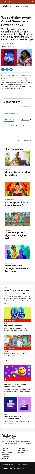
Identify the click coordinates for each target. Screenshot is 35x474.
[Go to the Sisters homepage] (4, 6)
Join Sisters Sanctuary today (10, 2)
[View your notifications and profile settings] (30, 119)
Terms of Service (22, 465)
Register (28, 106)
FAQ (3, 450)
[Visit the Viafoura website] (27, 140)
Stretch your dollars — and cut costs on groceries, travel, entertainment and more (16, 329)
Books (3, 14)
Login (17, 6)
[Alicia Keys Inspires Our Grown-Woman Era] (17, 189)
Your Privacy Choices (20, 468)
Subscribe (24, 6)
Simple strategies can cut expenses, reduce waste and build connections (16, 359)
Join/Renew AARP (23, 450)
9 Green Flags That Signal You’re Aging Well (15, 235)
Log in (23, 106)
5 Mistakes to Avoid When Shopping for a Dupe (14, 417)
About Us (5, 448)
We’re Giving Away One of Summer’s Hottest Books (16, 21)
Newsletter (5, 456)
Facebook (3, 69)
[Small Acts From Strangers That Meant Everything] (17, 252)
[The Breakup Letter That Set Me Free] (17, 158)
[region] (17, 123)
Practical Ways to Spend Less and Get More (16, 355)
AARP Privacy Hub (7, 468)
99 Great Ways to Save (13, 326)
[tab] (9, 119)
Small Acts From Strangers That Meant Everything (16, 268)
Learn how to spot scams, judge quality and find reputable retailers (16, 422)
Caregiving (7, 382)
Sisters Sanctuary (7, 452)
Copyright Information (8, 465)
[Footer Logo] (17, 436)
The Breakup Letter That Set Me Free (17, 173)
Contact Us (21, 448)
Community (5, 454)
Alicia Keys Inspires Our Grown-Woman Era (17, 204)
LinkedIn (11, 69)
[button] (32, 6)
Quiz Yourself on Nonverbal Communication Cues (15, 385)
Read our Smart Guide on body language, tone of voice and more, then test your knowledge (17, 390)
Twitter (7, 69)
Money (6, 323)
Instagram (5, 458)
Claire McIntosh (8, 43)
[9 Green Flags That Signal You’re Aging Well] (17, 219)
